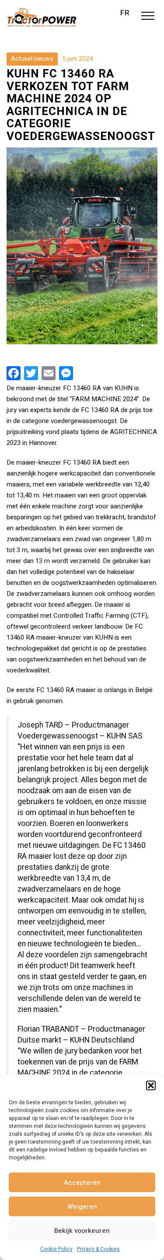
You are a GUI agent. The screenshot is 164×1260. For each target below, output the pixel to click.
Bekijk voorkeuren (82, 1231)
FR (125, 13)
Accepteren (82, 1182)
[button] (151, 1085)
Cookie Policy (56, 1249)
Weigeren (82, 1206)
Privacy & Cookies (98, 1249)
